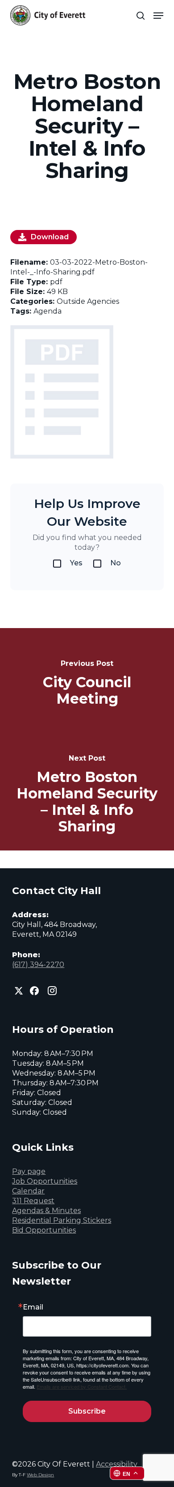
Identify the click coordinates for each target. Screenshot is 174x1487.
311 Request (33, 1201)
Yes (76, 563)
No (115, 563)
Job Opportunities (44, 1181)
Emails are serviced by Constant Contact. (82, 1386)
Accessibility (116, 1464)
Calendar (28, 1191)
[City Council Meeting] (87, 683)
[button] (158, 15)
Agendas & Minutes (46, 1210)
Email (33, 1307)
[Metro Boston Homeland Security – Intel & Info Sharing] (87, 794)
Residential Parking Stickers (61, 1220)
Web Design (40, 1475)
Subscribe (87, 1411)
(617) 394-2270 (38, 964)
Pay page (29, 1171)
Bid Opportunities (44, 1230)
